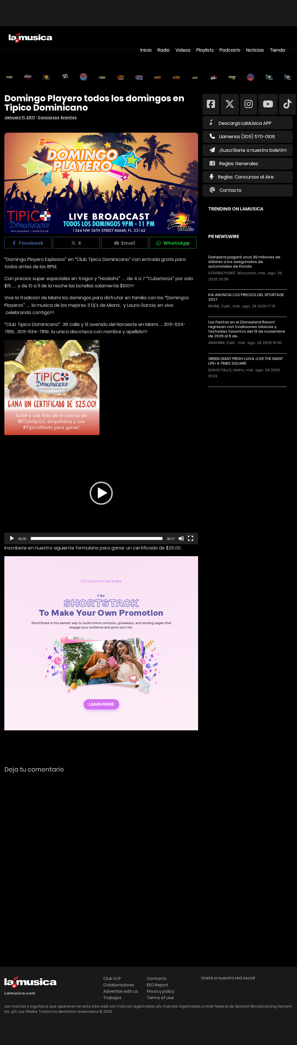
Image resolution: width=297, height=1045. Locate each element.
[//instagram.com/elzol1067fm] (248, 104)
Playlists (205, 50)
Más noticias (227, 389)
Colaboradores (118, 985)
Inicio (146, 50)
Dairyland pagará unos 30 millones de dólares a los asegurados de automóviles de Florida (244, 262)
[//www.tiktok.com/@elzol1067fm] (287, 104)
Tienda (277, 50)
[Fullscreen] (190, 538)
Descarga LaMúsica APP (245, 123)
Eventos (69, 117)
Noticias (255, 50)
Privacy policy (160, 991)
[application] (101, 493)
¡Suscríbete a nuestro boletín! (253, 150)
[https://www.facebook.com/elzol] (210, 104)
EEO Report (157, 985)
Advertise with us (120, 991)
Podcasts (230, 50)
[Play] (12, 538)
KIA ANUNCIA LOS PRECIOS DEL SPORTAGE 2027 (246, 297)
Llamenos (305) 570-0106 (247, 136)
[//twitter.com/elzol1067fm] (230, 104)
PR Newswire (223, 236)
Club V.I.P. (112, 978)
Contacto (231, 190)
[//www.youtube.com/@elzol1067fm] (268, 104)
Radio (163, 50)
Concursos (48, 117)
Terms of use (160, 998)
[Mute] (181, 538)
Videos (183, 50)
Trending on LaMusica (235, 209)
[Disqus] (101, 857)
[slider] (96, 538)
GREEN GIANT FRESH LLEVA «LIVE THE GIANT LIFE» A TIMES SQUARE (245, 361)
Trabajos (112, 998)
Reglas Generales (238, 163)
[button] (101, 493)
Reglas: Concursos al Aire (246, 177)
